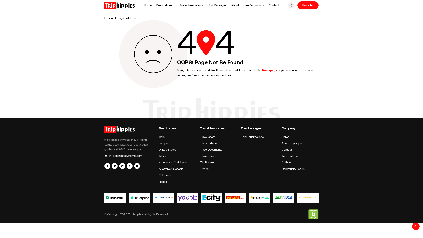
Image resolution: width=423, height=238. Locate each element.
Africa (162, 156)
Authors (287, 162)
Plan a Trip (308, 5)
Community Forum (293, 169)
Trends (204, 169)
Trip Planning (207, 162)
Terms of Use (290, 156)
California (165, 175)
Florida (163, 181)
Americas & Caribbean (173, 162)
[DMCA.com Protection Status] (313, 214)
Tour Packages (217, 5)
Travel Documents (211, 149)
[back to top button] (416, 226)
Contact (274, 5)
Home (148, 5)
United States (167, 149)
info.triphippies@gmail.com (125, 155)
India (162, 137)
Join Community (254, 5)
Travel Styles (207, 156)
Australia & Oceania (171, 169)
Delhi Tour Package (252, 137)
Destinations (164, 5)
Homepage (269, 70)
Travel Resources (190, 5)
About (235, 5)
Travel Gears (207, 137)
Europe (163, 143)
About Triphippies (293, 143)
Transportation (209, 143)
